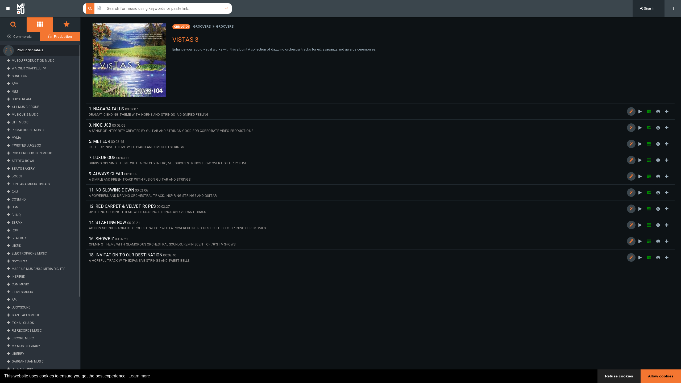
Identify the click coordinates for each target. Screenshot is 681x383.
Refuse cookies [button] (619, 376)
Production (63, 37)
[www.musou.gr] (20, 8)
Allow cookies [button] (661, 376)
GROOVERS (202, 26)
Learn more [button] (139, 376)
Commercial (22, 37)
